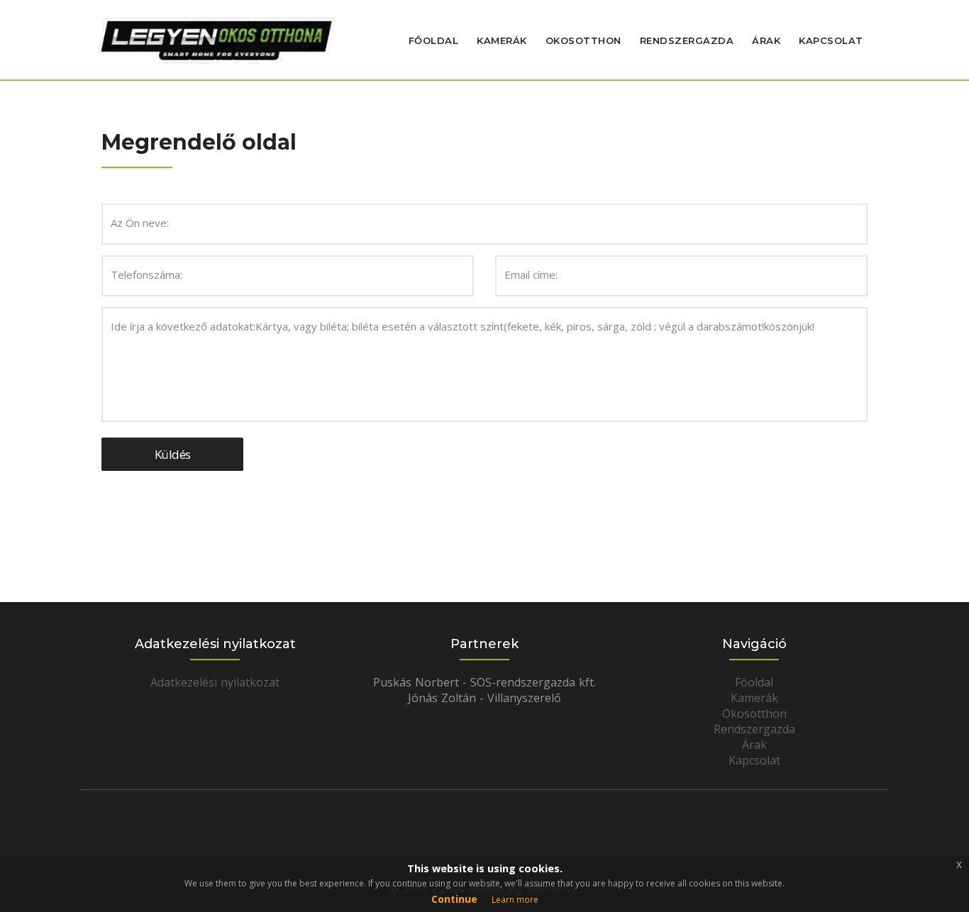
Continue (454, 899)
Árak (766, 40)
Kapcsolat (831, 40)
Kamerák (502, 40)
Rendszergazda (687, 40)
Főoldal (434, 40)
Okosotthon (583, 40)
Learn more (515, 900)
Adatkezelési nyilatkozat (214, 682)
